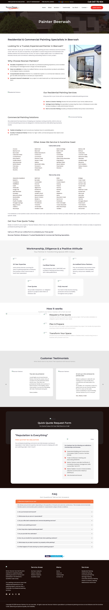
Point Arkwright (61, 203)
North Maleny (82, 164)
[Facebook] (6, 594)
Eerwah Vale (82, 184)
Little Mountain (17, 162)
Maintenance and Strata (89, 582)
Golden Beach (17, 160)
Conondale (60, 155)
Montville (81, 195)
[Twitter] (9, 594)
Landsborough (82, 160)
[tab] (54, 504)
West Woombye (61, 206)
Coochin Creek (82, 155)
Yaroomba (81, 208)
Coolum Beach (61, 182)
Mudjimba (81, 197)
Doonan (37, 184)
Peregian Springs (18, 203)
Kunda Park (81, 191)
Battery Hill (81, 149)
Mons (58, 195)
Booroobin (16, 153)
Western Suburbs (36, 575)
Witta (80, 168)
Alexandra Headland (19, 178)
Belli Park (37, 178)
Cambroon (38, 155)
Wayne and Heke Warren (83, 396)
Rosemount (81, 203)
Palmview (15, 166)
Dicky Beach (16, 158)
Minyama (81, 162)
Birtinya (80, 151)
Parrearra (37, 166)
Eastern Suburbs (36, 573)
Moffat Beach (17, 164)
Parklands (59, 201)
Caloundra (81, 153)
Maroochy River (17, 195)
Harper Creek (39, 160)
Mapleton (59, 193)
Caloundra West (17, 155)
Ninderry (37, 199)
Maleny (37, 162)
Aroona (15, 149)
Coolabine (16, 182)
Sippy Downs (16, 205)
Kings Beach (60, 160)
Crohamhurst (17, 156)
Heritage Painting (87, 577)
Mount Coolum (39, 197)
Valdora (15, 206)
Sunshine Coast (35, 577)
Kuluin (58, 191)
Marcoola (81, 193)
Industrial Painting (87, 573)
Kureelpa (15, 193)
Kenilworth (38, 189)
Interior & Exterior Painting (89, 580)
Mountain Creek (61, 197)
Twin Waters (82, 205)
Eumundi (37, 186)
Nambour (15, 199)
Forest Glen (81, 186)
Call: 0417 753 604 (95, 2)
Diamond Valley (83, 156)
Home (58, 571)
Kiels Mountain (17, 191)
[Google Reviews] (12, 594)
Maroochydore (39, 195)
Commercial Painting (88, 575)
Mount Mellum (61, 164)
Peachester (60, 166)
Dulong (59, 184)
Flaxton (59, 186)
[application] (59, 7)
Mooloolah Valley (40, 164)
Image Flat (16, 189)
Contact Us (59, 577)
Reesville (15, 168)
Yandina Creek (39, 208)
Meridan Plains (61, 162)
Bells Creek (60, 151)
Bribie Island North (40, 153)
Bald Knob (38, 149)
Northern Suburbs (36, 571)
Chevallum (60, 180)
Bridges (80, 178)
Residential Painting (87, 571)
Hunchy (59, 188)
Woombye (16, 208)
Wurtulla (37, 170)
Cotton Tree (82, 182)
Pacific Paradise (17, 201)
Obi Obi (80, 199)
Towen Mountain (61, 205)
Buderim (15, 180)
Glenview (81, 158)
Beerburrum (16, 151)
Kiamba (59, 189)
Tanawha (37, 205)
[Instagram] (16, 594)
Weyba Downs (82, 206)
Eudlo (14, 186)
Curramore (38, 156)
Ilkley (79, 188)
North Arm (60, 199)
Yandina (59, 208)
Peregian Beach (83, 201)
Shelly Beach (38, 168)
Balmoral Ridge (61, 149)
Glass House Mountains (63, 158)
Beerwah (37, 151)
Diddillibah (16, 184)
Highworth (38, 188)
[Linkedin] (19, 594)
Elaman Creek (39, 158)
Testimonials (60, 575)
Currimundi (60, 156)
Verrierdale (38, 206)
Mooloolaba (16, 197)
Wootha (15, 170)
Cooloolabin (38, 182)
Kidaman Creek (82, 189)
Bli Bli (58, 178)
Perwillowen (38, 203)
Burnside (37, 180)
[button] (97, 7)
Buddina (59, 153)
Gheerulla (16, 188)
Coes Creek (81, 180)
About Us (59, 573)
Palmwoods (38, 201)
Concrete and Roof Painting (90, 578)
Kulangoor (38, 191)
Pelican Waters (82, 166)
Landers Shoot (39, 193)
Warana (59, 168)
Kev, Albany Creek (35, 396)
